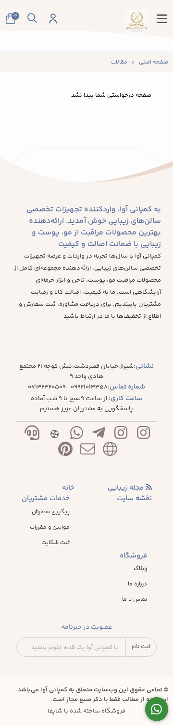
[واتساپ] (76, 435)
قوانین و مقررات (50, 527)
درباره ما (137, 584)
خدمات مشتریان (46, 498)
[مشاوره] (157, 709)
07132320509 (47, 387)
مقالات (119, 62)
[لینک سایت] (110, 451)
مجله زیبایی (127, 488)
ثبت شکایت (55, 543)
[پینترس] (65, 451)
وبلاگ (140, 569)
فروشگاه (133, 556)
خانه (68, 488)
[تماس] (32, 435)
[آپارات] (54, 435)
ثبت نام (141, 646)
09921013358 (89, 387)
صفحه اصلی (153, 62)
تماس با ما (134, 600)
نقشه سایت (134, 498)
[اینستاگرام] (143, 435)
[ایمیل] (87, 451)
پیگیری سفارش (51, 512)
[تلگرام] (99, 435)
